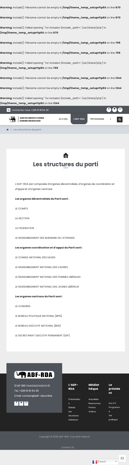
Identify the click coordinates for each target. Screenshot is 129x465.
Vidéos (92, 411)
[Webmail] (120, 109)
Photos (92, 407)
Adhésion (73, 419)
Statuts (71, 407)
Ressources (95, 403)
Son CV (112, 403)
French (101, 461)
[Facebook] (109, 109)
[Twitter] (114, 109)
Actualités (94, 399)
